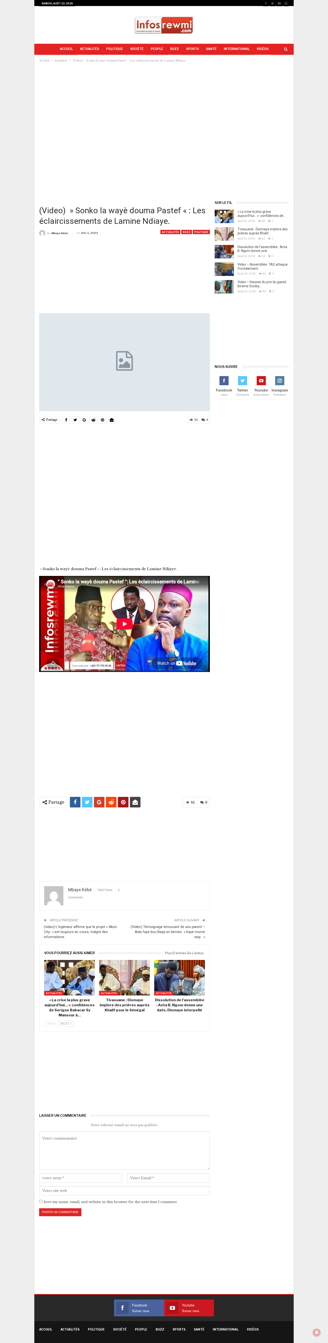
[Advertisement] (164, 99)
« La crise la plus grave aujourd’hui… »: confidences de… (261, 214)
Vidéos (262, 49)
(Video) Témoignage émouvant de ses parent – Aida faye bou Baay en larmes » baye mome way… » (168, 932)
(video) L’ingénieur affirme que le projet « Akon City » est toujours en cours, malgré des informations (80, 932)
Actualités (89, 49)
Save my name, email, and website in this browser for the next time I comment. (110, 1202)
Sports (192, 49)
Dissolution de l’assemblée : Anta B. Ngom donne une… (262, 249)
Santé (211, 49)
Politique (114, 49)
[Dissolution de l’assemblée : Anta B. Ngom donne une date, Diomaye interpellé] (179, 977)
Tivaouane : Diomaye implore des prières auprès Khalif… (262, 231)
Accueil (66, 49)
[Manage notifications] (317, 1332)
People (157, 49)
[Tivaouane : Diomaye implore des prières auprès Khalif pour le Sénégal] (124, 977)
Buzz (174, 49)
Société (137, 49)
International (236, 49)
